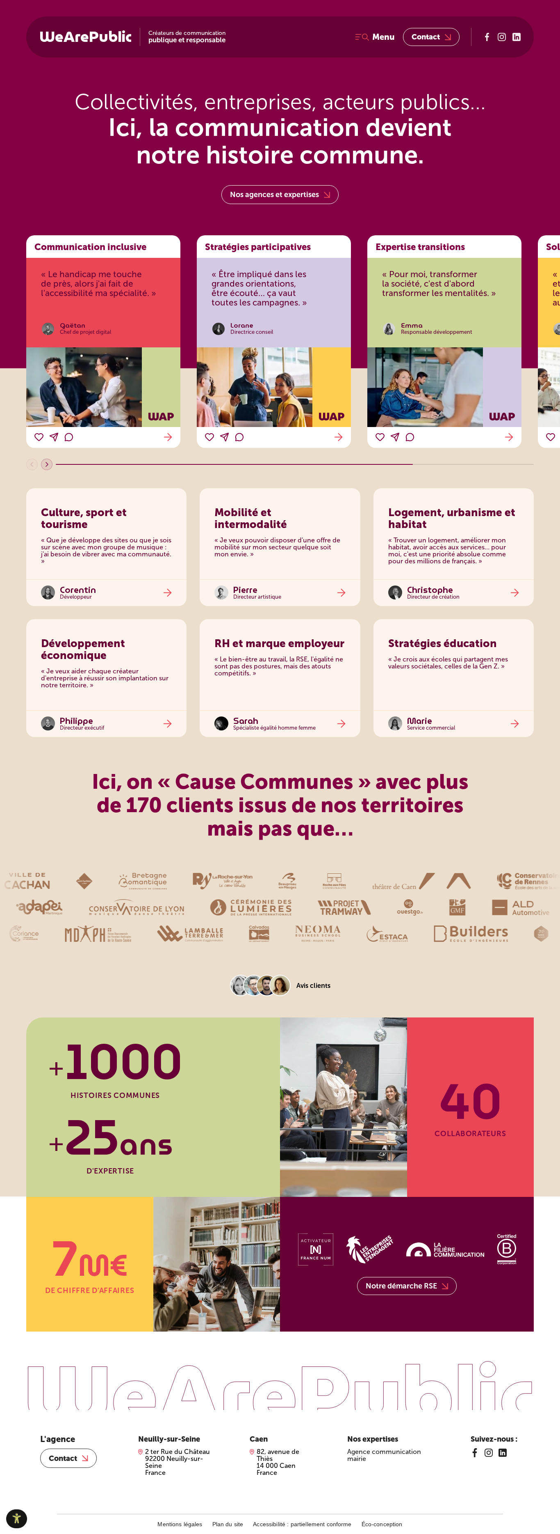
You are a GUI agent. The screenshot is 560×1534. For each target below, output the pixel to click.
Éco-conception (382, 1524)
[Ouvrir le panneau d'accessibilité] (16, 1518)
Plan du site (228, 1524)
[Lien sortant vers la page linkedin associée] (516, 37)
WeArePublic (85, 37)
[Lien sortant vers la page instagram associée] (502, 37)
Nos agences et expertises (274, 195)
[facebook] (475, 1452)
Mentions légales (179, 1524)
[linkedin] (503, 1452)
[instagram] (489, 1452)
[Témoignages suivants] (46, 464)
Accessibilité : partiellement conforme (302, 1524)
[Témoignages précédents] (32, 464)
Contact (426, 36)
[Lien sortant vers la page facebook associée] (487, 37)
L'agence (57, 1439)
